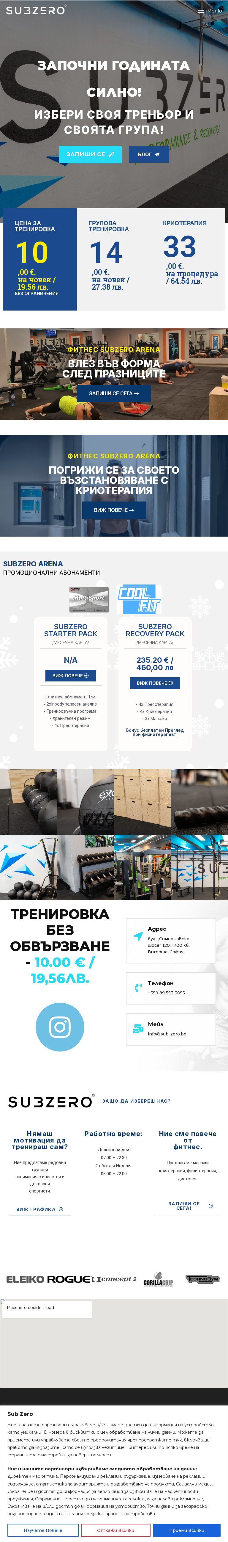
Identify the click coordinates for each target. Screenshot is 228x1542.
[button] (210, 11)
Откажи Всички (115, 1530)
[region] (114, 1473)
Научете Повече (43, 1530)
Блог (145, 154)
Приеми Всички (186, 1530)
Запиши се (86, 154)
